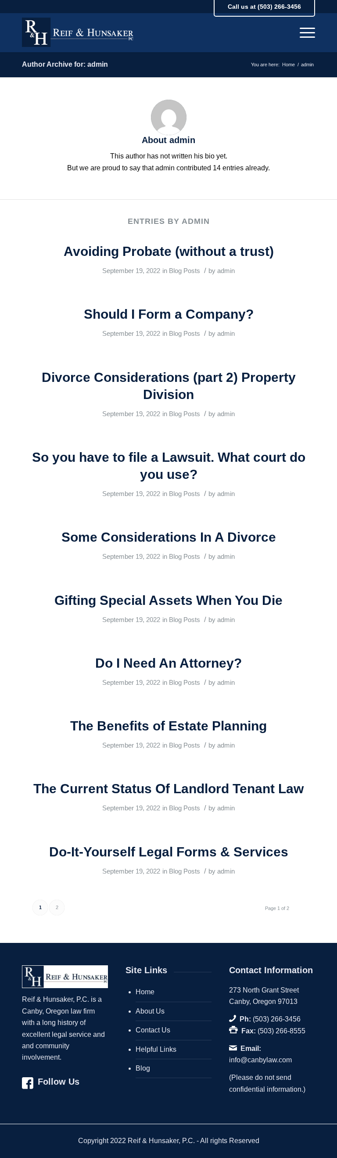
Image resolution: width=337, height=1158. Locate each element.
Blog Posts (184, 270)
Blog (143, 1068)
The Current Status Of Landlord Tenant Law (168, 788)
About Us (150, 1011)
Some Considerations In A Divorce (168, 537)
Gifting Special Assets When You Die (168, 600)
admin (226, 270)
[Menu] (303, 32)
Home (145, 992)
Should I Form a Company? (169, 314)
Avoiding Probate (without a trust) (169, 251)
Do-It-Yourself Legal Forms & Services (168, 852)
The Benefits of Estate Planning (168, 726)
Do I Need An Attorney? (168, 663)
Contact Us (153, 1030)
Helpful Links (156, 1049)
